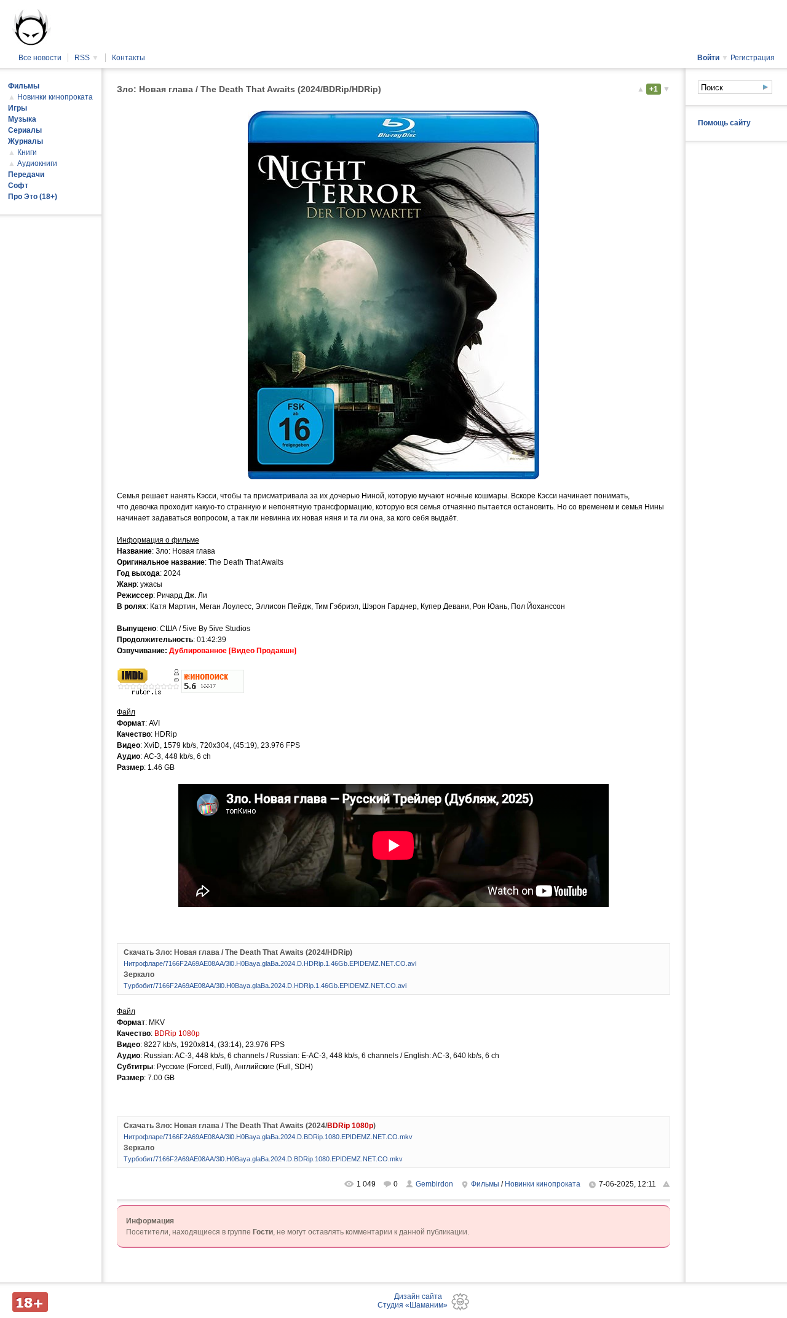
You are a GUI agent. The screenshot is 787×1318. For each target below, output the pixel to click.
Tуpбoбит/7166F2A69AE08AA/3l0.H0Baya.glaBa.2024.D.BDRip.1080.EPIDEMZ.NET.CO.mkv (263, 1159)
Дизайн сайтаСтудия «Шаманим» (413, 1300)
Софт (18, 185)
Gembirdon (434, 1184)
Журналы (25, 141)
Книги (27, 152)
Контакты (128, 57)
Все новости (39, 57)
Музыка (22, 119)
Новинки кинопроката (542, 1184)
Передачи (26, 174)
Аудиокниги (37, 163)
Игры (17, 108)
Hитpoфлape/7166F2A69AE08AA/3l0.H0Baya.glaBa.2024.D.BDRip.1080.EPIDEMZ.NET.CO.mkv (268, 1136)
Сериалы (25, 130)
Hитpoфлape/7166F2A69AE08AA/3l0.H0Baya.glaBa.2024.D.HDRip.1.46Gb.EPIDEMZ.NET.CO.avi (270, 963)
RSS (86, 57)
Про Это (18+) (32, 196)
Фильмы (485, 1184)
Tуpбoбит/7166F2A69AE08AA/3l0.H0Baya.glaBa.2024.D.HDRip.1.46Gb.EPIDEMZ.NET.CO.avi (265, 985)
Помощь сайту (724, 123)
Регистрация (752, 57)
